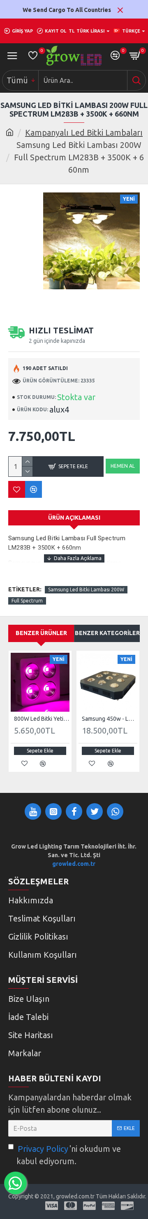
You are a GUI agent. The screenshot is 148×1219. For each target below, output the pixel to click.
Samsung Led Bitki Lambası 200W (86, 589)
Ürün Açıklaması (74, 517)
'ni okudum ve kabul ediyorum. (68, 1155)
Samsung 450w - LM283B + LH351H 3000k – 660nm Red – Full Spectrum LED (109, 718)
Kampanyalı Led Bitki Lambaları (84, 132)
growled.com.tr (73, 863)
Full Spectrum (27, 600)
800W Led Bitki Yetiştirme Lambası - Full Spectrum (41, 718)
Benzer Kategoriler (107, 633)
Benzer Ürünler (41, 633)
